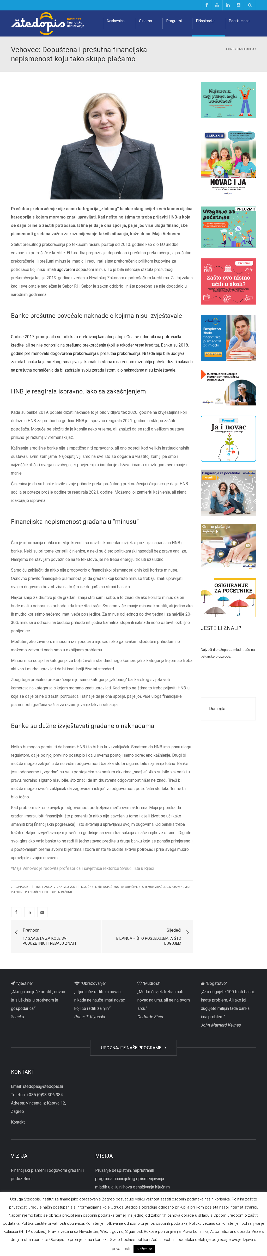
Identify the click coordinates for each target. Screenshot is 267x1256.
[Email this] (42, 912)
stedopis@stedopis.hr (43, 1086)
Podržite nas (239, 21)
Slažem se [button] (144, 1249)
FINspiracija (205, 21)
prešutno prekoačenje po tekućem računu (41, 892)
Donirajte (217, 708)
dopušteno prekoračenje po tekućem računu (135, 886)
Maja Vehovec (179, 886)
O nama (145, 21)
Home (230, 49)
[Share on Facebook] (16, 912)
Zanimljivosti (67, 886)
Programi (174, 21)
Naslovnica (116, 21)
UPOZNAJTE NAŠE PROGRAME (132, 1047)
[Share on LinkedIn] (29, 912)
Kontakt (18, 1122)
